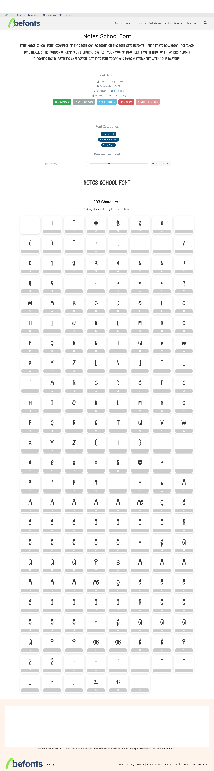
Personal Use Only (117, 95)
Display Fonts (108, 134)
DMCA (140, 764)
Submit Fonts (67, 15)
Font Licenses (154, 764)
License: (99, 95)
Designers (140, 23)
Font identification (174, 23)
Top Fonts (203, 764)
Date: (102, 81)
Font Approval (172, 764)
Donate (127, 102)
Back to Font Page (149, 101)
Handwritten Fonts (109, 139)
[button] (205, 23)
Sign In (9, 15)
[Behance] (48, 765)
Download (63, 102)
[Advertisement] (107, 726)
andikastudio (117, 90)
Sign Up (20, 15)
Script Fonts (108, 145)
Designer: (101, 90)
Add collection (108, 101)
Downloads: (106, 86)
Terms (119, 764)
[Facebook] (53, 765)
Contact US (189, 764)
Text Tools (192, 23)
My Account (35, 15)
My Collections (50, 15)
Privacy (130, 764)
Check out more (85, 101)
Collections (155, 23)
